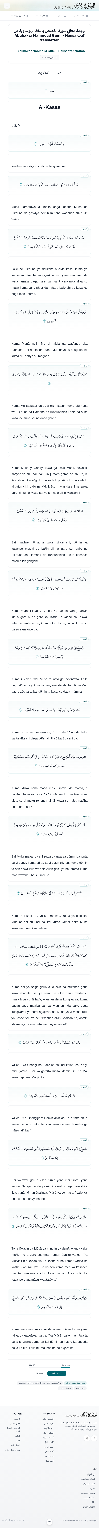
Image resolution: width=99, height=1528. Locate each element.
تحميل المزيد (55, 1373)
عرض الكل (39, 1373)
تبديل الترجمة (49, 57)
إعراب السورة (80, 1388)
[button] (61, 15)
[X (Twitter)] (87, 1438)
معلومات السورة (65, 1388)
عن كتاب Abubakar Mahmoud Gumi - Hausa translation (40, 1383)
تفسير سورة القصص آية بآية (75, 1383)
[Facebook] (94, 1438)
